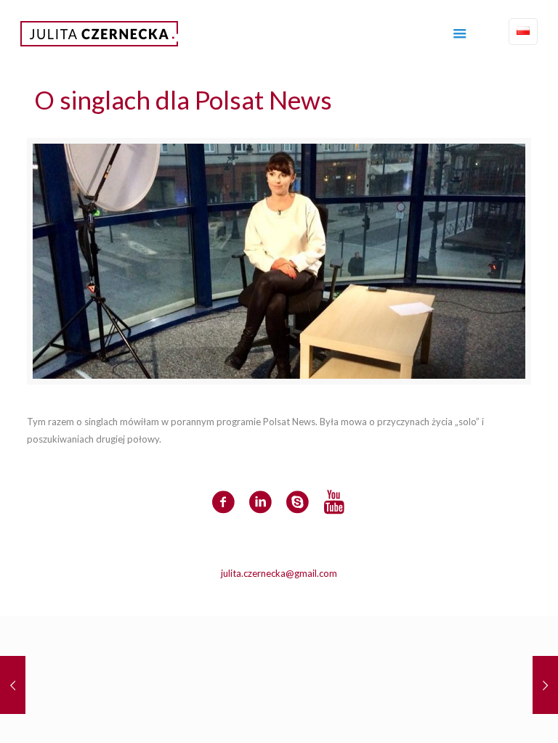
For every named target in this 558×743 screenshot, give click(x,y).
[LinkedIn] (288, 593)
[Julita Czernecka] (99, 32)
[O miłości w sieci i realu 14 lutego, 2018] (12, 685)
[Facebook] (269, 593)
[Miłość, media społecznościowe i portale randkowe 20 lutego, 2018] (545, 685)
